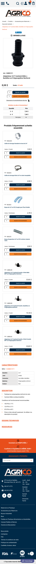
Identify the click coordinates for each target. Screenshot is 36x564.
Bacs (2, 516)
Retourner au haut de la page (32, 553)
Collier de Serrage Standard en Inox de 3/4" (15, 143)
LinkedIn (9, 496)
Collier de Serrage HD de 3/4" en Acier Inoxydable (17, 175)
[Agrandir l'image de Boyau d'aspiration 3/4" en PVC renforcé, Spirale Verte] (18, 231)
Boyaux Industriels (6, 513)
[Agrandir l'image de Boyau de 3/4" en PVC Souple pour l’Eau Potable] (18, 200)
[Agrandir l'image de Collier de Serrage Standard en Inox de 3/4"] (18, 136)
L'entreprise (4, 534)
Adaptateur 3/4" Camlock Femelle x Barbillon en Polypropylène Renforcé (17, 306)
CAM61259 (9, 269)
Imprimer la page (19, 35)
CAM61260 (9, 303)
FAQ (2, 537)
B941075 (9, 236)
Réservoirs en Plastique (8, 508)
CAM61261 (9, 336)
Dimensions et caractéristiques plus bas (16, 100)
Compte (25, 3)
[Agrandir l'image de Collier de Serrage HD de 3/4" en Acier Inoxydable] (18, 168)
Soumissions (33, 3)
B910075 (9, 204)
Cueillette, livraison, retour (8, 545)
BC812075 (9, 140)
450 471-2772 (7, 3)
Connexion (21, 3)
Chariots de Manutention (8, 525)
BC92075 (9, 172)
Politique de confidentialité (9, 542)
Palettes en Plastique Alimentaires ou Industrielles (15, 519)
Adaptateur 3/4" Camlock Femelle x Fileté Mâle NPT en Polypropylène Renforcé (16, 273)
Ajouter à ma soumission (20, 157)
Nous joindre (4, 531)
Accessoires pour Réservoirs (9, 511)
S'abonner (31, 460)
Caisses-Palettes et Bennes (9, 522)
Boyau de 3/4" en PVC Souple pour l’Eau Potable (17, 207)
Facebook (4, 496)
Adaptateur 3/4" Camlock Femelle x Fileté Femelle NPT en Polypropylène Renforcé (17, 340)
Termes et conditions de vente (10, 540)
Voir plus (18, 117)
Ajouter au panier (20, 92)
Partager (19, 32)
